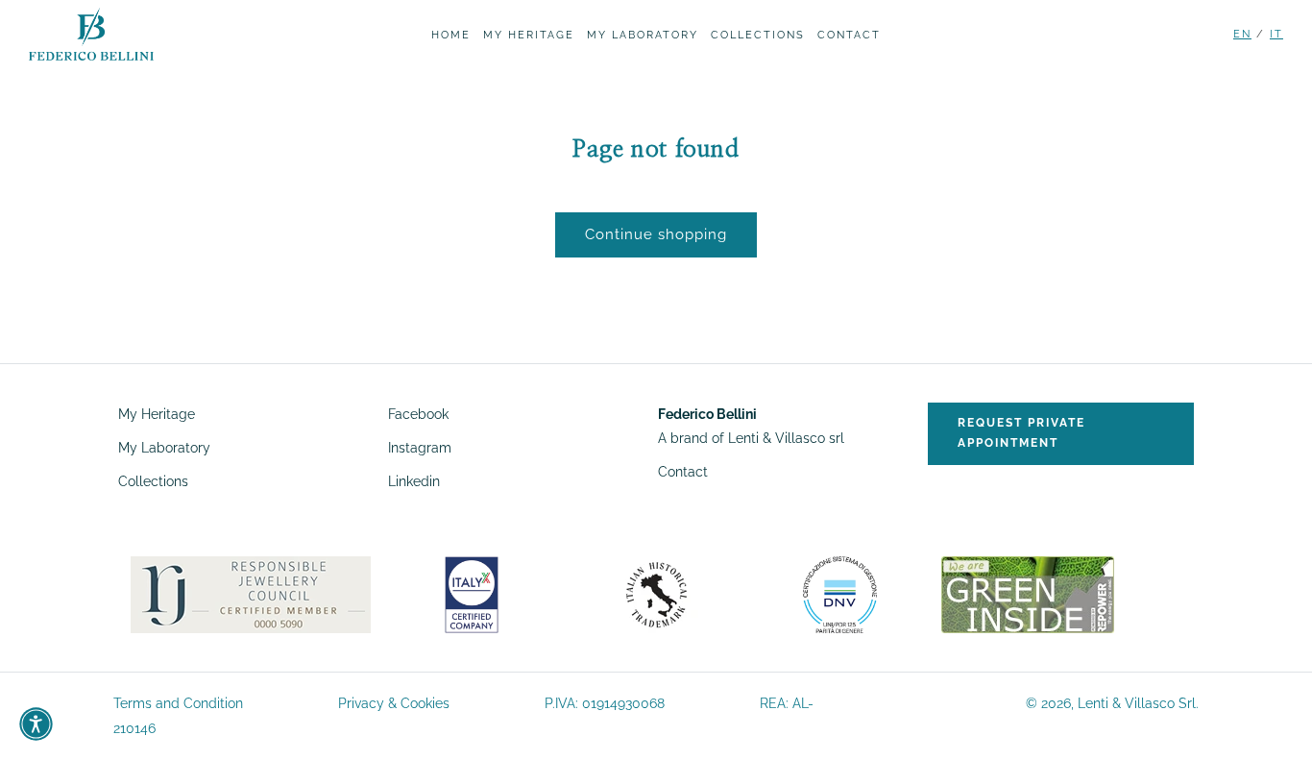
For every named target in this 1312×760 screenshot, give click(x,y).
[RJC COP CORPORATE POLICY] (251, 593)
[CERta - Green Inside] (1027, 593)
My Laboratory (164, 447)
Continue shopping (656, 234)
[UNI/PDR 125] (840, 593)
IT (1276, 34)
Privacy (361, 703)
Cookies (425, 703)
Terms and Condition (178, 703)
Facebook (418, 414)
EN (1242, 34)
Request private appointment (1021, 433)
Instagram (419, 447)
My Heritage (156, 414)
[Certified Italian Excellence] (471, 593)
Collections (153, 481)
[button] (36, 724)
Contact (683, 471)
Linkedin (414, 481)
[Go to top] (1275, 721)
